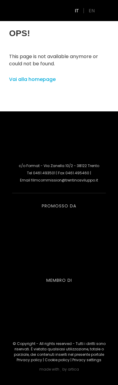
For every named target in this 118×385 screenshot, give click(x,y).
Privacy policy (29, 359)
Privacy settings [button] (86, 359)
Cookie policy (57, 359)
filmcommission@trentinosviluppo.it (64, 180)
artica (73, 369)
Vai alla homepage (32, 79)
